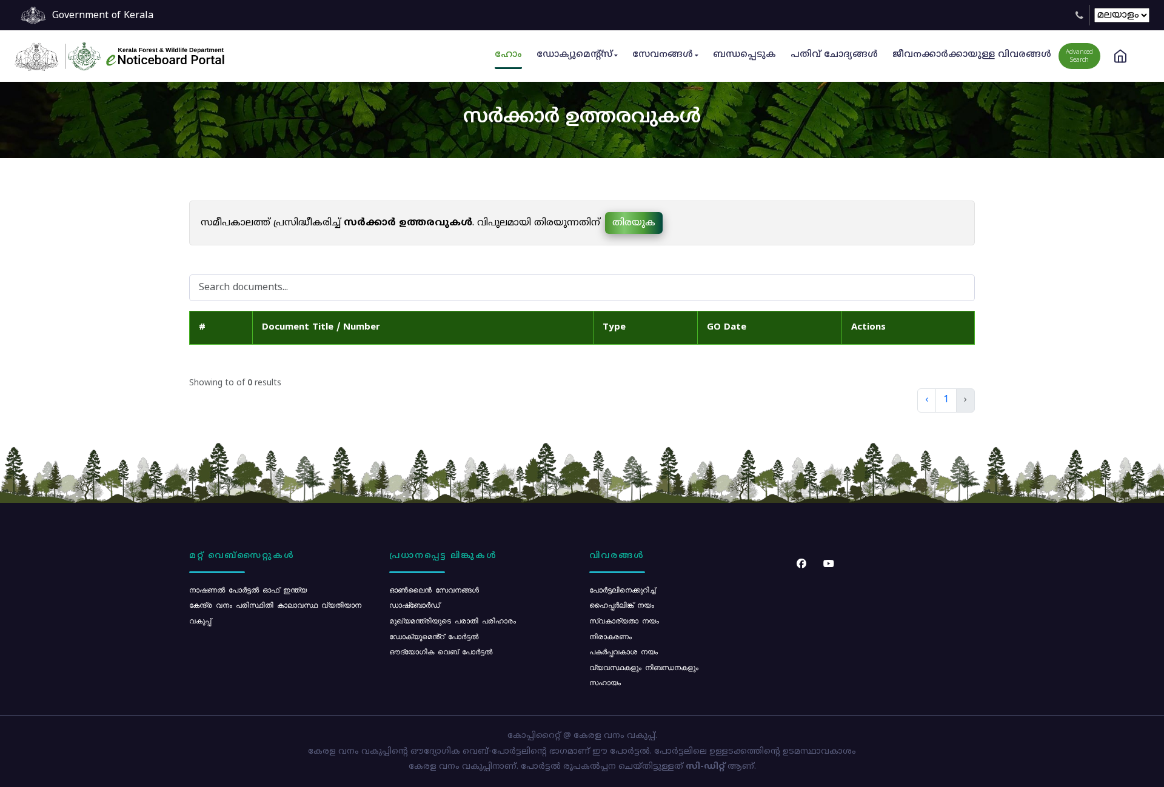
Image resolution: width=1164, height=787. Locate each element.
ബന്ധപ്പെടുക (744, 55)
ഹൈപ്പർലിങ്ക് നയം (621, 604)
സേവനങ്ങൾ (662, 55)
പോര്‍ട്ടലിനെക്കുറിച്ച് (622, 589)
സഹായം (605, 682)
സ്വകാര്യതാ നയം (624, 620)
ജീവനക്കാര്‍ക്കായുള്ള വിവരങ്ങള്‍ (971, 55)
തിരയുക (633, 223)
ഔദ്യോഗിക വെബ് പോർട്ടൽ (440, 651)
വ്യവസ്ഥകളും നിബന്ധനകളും (643, 667)
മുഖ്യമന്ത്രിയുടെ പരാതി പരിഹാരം (452, 620)
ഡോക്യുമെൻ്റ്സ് (574, 55)
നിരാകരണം (610, 636)
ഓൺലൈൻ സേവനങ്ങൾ (434, 589)
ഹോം (508, 55)
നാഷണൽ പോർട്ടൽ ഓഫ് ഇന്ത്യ (248, 589)
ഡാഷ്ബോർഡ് (414, 604)
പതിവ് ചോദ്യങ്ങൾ (834, 55)
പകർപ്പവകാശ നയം (623, 651)
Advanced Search (1079, 56)
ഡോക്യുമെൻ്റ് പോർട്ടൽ (433, 636)
